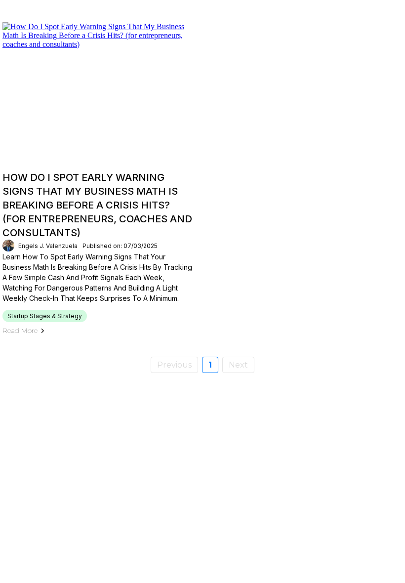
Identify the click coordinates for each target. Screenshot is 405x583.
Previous (174, 365)
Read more (20, 330)
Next (238, 365)
